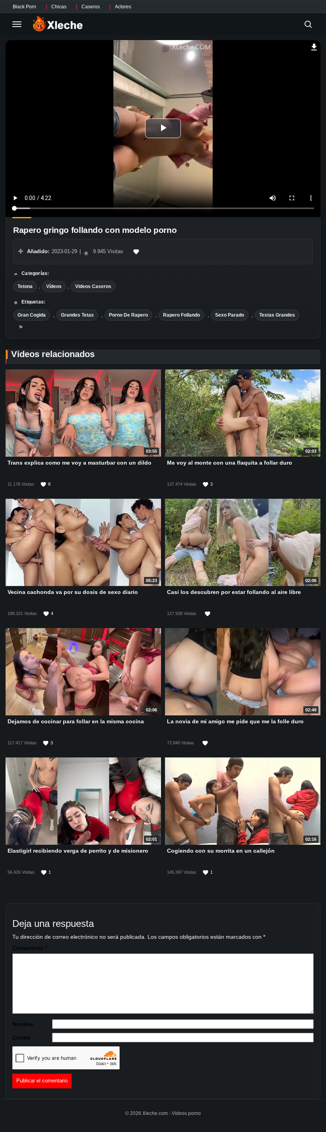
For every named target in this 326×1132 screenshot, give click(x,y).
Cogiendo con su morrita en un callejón (221, 850)
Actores (123, 7)
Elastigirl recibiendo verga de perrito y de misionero (78, 850)
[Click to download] (314, 46)
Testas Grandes (277, 315)
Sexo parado (229, 315)
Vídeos (54, 286)
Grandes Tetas (77, 315)
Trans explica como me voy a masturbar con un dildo (79, 462)
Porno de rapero (128, 315)
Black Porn (24, 7)
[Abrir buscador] (308, 24)
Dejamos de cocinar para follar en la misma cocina (76, 721)
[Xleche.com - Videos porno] (57, 24)
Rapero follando (181, 315)
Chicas (58, 7)
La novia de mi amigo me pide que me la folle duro (235, 721)
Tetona (25, 286)
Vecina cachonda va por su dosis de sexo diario (73, 592)
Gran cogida (31, 315)
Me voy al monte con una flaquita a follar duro (229, 462)
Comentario (29, 948)
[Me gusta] (136, 251)
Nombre (22, 1024)
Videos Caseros (93, 286)
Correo (21, 1037)
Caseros (91, 7)
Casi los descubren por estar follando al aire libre (234, 592)
